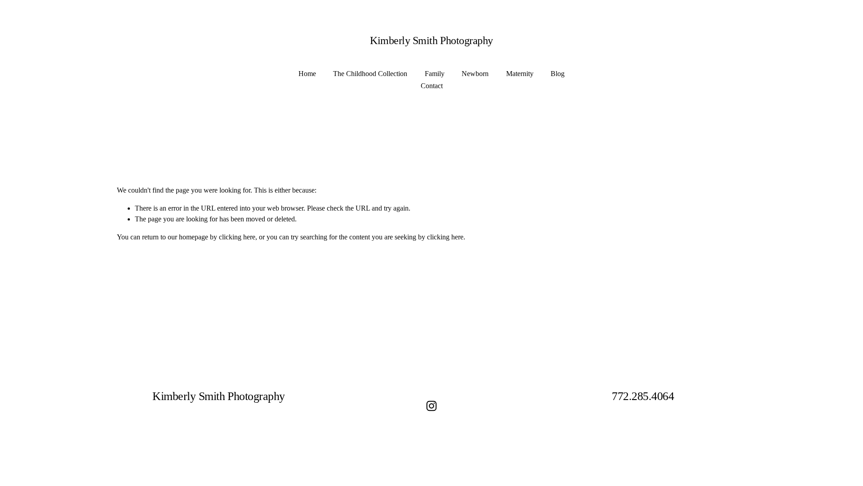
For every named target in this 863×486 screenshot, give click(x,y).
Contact (432, 86)
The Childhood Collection (370, 73)
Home (307, 73)
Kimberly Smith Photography (431, 40)
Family (435, 73)
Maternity (520, 73)
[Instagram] (431, 405)
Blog (558, 73)
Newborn (475, 73)
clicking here (237, 237)
